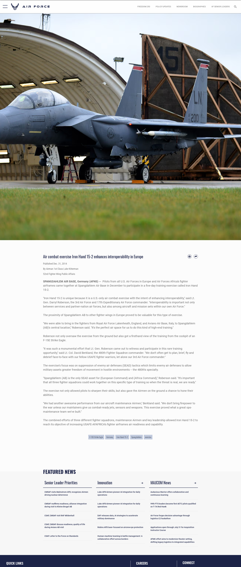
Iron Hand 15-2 (122, 437)
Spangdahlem (136, 437)
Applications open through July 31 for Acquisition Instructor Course (172, 528)
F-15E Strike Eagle (96, 437)
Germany (109, 437)
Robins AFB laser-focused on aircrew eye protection (120, 527)
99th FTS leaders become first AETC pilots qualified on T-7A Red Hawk (173, 505)
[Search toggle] (235, 6)
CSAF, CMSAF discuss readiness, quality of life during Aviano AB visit (64, 525)
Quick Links (14, 563)
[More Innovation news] (142, 483)
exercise (148, 437)
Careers (142, 563)
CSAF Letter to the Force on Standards (61, 536)
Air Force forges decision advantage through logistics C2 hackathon (170, 517)
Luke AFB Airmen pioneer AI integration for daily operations (118, 493)
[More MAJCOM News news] (195, 483)
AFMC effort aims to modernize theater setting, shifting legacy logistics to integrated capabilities (172, 540)
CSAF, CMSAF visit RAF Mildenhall (59, 515)
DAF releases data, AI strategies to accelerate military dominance (117, 517)
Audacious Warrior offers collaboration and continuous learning (169, 493)
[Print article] (189, 256)
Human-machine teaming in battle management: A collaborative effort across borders (119, 537)
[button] (4, 6)
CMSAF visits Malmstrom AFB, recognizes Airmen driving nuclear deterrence (66, 493)
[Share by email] (196, 256)
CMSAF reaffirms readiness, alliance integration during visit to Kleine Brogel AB (65, 505)
